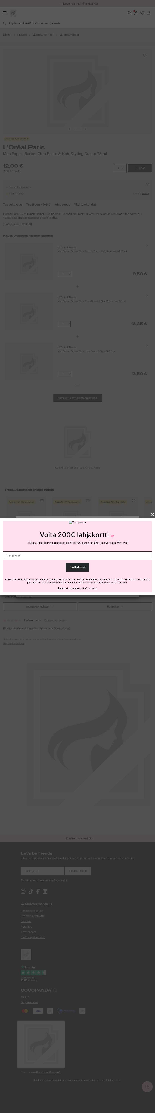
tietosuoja (72, 588)
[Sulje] (152, 514)
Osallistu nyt (77, 567)
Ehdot (61, 588)
